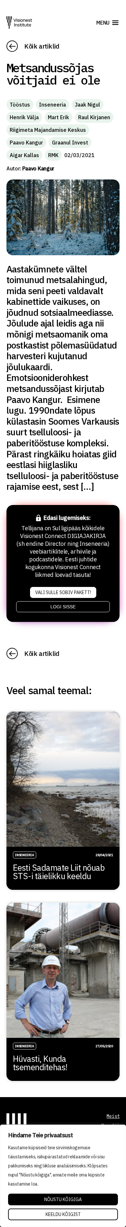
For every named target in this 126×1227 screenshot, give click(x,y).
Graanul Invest (70, 142)
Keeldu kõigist (63, 1214)
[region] (63, 1176)
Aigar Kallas (24, 155)
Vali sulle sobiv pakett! (63, 592)
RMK (53, 155)
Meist (113, 1116)
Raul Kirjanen (94, 117)
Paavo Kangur (26, 142)
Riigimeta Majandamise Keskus (48, 130)
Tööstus (20, 104)
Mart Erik (58, 117)
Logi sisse (63, 606)
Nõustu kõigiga (63, 1199)
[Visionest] (19, 22)
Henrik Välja (24, 117)
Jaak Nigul (87, 104)
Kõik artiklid (41, 46)
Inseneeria (52, 104)
